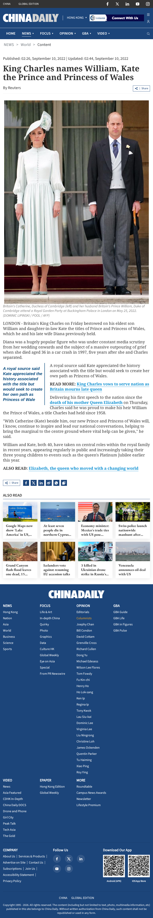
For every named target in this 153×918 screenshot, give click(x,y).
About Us (9, 856)
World (26, 45)
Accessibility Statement (18, 875)
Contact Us (36, 862)
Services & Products (32, 856)
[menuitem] (75, 18)
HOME (11, 33)
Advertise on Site (14, 862)
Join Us (30, 869)
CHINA (7, 4)
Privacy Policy (12, 881)
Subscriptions (12, 869)
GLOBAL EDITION (29, 4)
